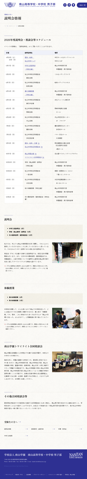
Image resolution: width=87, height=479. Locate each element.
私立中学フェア (30, 61)
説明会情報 (7, 429)
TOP (5, 26)
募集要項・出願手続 (37, 429)
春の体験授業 (29, 91)
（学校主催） (29, 69)
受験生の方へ (12, 26)
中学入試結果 (8, 436)
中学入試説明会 (30, 65)
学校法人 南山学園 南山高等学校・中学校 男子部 (33, 455)
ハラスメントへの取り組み (55, 474)
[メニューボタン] (82, 5)
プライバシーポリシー (39, 474)
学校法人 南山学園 (70, 474)
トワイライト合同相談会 (33, 157)
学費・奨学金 (62, 429)
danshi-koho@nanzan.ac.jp (39, 461)
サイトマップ (9, 474)
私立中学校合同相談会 (32, 147)
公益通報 (28, 474)
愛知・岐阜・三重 (31, 143)
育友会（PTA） (19, 474)
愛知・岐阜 (29, 57)
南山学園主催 (29, 153)
